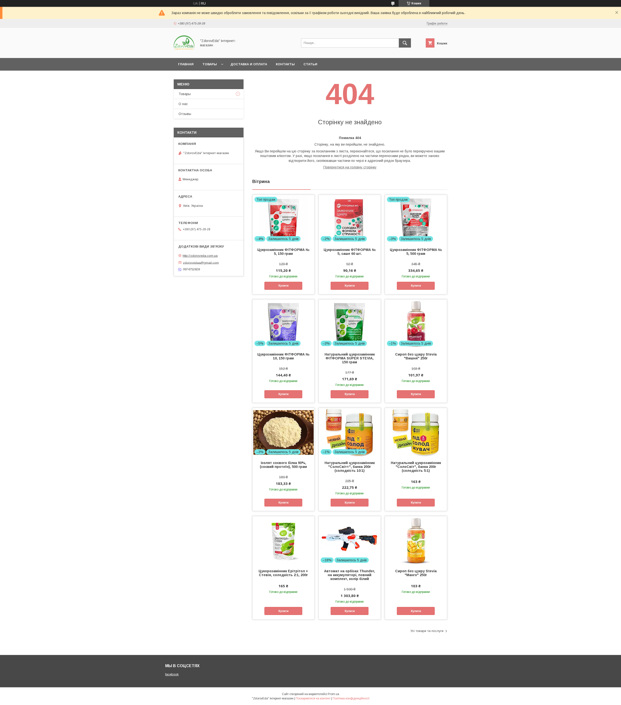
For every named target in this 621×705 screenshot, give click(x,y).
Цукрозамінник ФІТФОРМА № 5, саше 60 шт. (350, 252)
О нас (183, 104)
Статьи (310, 64)
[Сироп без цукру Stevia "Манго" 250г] (416, 540)
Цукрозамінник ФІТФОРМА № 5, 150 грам (283, 252)
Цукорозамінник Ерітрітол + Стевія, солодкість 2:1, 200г (283, 573)
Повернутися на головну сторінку (349, 167)
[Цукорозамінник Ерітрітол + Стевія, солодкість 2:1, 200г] (283, 540)
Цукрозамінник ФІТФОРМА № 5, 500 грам (416, 252)
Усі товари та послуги (426, 631)
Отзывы (185, 114)
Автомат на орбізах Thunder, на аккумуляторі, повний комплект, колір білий (349, 575)
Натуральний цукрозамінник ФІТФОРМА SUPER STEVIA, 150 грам (350, 358)
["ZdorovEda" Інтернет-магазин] (184, 52)
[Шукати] (405, 43)
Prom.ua (333, 694)
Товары (209, 64)
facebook (172, 674)
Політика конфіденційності (351, 698)
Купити (283, 285)
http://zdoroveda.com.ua (200, 255)
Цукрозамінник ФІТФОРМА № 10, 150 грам (283, 356)
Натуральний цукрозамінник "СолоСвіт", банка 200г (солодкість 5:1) (416, 467)
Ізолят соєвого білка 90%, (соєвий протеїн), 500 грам (283, 465)
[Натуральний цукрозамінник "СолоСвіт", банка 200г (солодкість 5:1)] (416, 432)
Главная (186, 64)
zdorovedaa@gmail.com (201, 262)
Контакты (285, 64)
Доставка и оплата (248, 64)
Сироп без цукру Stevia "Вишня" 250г (416, 356)
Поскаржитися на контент (313, 698)
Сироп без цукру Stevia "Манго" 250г (416, 573)
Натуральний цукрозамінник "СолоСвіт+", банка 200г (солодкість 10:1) (350, 467)
